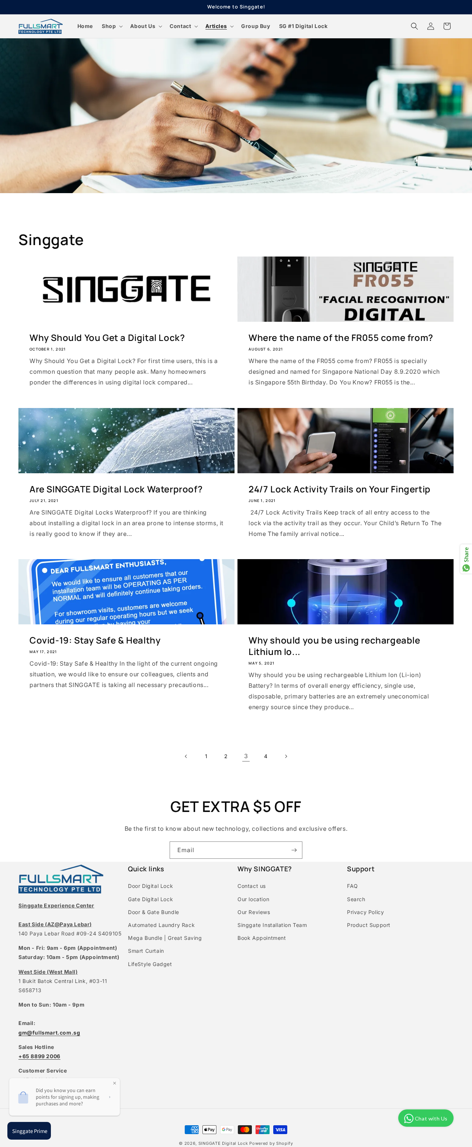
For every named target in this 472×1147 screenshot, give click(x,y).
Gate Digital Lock (150, 899)
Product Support (369, 925)
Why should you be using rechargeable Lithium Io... (334, 645)
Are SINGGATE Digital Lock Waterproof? (116, 489)
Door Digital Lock (150, 886)
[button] (111, 26)
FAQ (352, 886)
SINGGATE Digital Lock (223, 1143)
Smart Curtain (146, 951)
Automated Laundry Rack (161, 925)
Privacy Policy (365, 912)
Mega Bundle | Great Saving (165, 938)
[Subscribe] (294, 850)
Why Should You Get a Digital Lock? (107, 337)
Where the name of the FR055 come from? (341, 337)
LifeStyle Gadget (150, 964)
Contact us (251, 886)
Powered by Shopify (271, 1143)
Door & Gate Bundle (153, 912)
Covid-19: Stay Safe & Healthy (95, 640)
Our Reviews (253, 912)
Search (356, 899)
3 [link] (246, 756)
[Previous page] (186, 756)
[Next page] (286, 756)
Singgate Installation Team (272, 925)
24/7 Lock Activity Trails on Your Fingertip (340, 489)
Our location (253, 899)
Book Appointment (261, 938)
